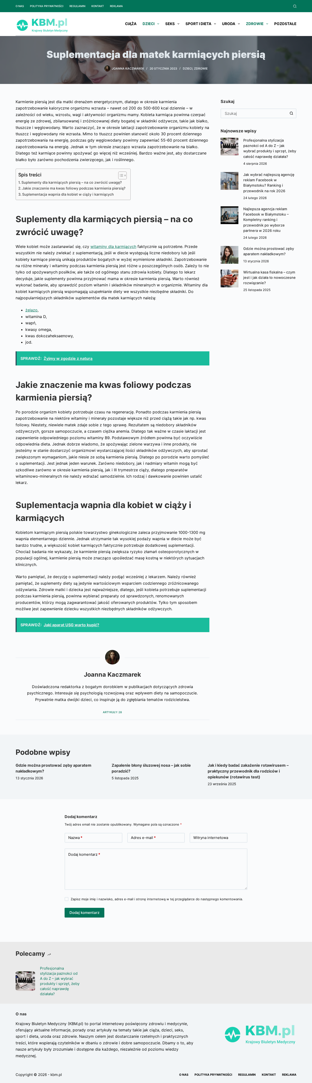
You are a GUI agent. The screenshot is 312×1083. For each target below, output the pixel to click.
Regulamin (77, 6)
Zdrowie (254, 23)
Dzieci (149, 23)
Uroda (228, 23)
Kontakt (97, 6)
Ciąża (130, 23)
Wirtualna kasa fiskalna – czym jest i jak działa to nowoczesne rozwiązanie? (269, 277)
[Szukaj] (294, 6)
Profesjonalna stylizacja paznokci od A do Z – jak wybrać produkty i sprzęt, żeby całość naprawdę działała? (59, 981)
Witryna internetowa (210, 837)
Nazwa (75, 837)
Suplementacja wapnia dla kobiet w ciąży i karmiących (68, 194)
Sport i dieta (198, 23)
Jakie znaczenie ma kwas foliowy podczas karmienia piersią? (74, 188)
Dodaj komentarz (84, 854)
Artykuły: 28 (112, 712)
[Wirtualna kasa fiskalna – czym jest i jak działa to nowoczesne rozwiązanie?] (229, 278)
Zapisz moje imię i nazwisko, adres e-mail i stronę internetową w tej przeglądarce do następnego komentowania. (157, 899)
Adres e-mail (143, 837)
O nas (20, 6)
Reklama (116, 6)
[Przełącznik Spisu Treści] (120, 175)
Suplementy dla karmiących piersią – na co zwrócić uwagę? (71, 182)
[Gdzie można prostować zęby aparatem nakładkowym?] (229, 255)
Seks (170, 23)
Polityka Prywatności (46, 6)
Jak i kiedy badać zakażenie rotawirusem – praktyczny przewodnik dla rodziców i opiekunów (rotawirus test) (248, 771)
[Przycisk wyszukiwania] (291, 113)
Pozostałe (285, 23)
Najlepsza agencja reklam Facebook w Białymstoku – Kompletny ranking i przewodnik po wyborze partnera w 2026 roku (266, 220)
